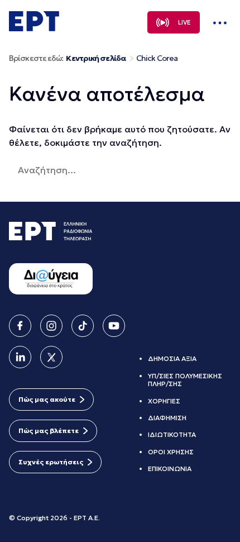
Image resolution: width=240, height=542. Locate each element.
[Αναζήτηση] (152, 170)
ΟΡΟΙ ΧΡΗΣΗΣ (171, 452)
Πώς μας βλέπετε (48, 430)
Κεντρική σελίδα (96, 58)
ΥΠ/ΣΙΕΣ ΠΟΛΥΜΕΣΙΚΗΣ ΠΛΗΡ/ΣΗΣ (185, 380)
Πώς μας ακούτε (46, 399)
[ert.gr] (34, 28)
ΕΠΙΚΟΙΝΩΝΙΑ (169, 468)
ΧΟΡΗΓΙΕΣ (164, 401)
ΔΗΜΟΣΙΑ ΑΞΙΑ (172, 358)
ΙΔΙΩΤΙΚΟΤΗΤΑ (172, 434)
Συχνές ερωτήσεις (50, 462)
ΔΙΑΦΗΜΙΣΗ (167, 417)
